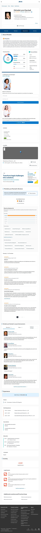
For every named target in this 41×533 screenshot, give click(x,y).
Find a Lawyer (3, 509)
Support (32, 512)
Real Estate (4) (7, 228)
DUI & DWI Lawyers (24, 515)
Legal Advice (3, 512)
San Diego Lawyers (14, 522)
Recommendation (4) (22, 242)
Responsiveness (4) (9, 245)
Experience (25, 30)
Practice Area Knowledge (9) (10, 242)
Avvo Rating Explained (34, 514)
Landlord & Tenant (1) (9, 234)
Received (8, 327)
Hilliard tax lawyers (24, 499)
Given (20, 327)
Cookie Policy (14, 528)
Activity (35, 30)
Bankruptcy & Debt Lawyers (25, 510)
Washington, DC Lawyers (15, 515)
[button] (20, 152)
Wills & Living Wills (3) (26, 228)
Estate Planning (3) (16, 228)
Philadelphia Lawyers (14, 517)
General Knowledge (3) (19, 245)
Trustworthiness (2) (8, 248)
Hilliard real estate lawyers (8, 499)
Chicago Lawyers (13, 512)
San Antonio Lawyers (14, 520)
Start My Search (20, 102)
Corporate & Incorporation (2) (18, 231)
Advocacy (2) (28, 245)
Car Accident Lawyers (24, 518)
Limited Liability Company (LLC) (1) (22, 234)
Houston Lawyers (14, 514)
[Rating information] (31, 11)
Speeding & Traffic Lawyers (25, 525)
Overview (6, 30)
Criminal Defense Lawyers (25, 513)
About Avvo (33, 509)
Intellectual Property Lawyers (24, 523)
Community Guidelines (5, 529)
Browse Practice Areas (4, 514)
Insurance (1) (28, 231)
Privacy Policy (8, 528)
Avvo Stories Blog (3, 515)
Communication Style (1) (19, 248)
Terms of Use (3, 528)
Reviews (15, 30)
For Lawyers (3, 517)
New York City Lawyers (14, 509)
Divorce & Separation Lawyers (24, 521)
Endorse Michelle (32, 327)
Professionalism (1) (30, 248)
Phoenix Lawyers (13, 519)
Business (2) (7, 231)
